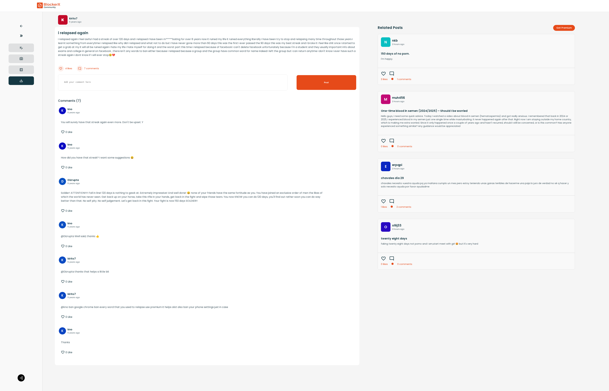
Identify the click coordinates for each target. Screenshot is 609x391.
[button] (21, 26)
